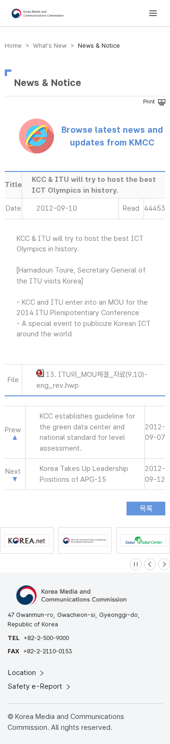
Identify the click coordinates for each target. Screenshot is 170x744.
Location (23, 672)
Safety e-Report (36, 686)
